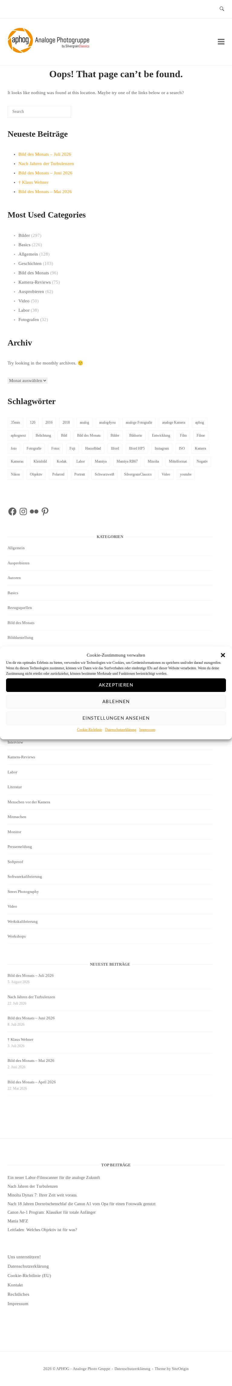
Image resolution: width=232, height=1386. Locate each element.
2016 (49, 422)
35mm (15, 422)
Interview (15, 742)
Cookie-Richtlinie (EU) (29, 1275)
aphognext (18, 435)
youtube (186, 474)
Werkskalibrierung (23, 921)
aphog (199, 422)
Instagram (162, 448)
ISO (182, 448)
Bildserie (135, 435)
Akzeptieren (116, 685)
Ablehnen (116, 701)
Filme (201, 435)
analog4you (107, 422)
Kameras (17, 461)
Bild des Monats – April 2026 (32, 1082)
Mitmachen (17, 816)
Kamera (200, 448)
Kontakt (15, 1284)
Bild (64, 435)
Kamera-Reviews (34, 282)
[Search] (57, 113)
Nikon (15, 474)
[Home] (50, 51)
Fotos (55, 448)
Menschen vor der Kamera (29, 802)
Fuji (72, 448)
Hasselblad (93, 448)
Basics (24, 244)
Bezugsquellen (20, 607)
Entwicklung (161, 435)
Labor (24, 310)
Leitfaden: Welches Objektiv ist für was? (42, 1230)
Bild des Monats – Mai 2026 (45, 191)
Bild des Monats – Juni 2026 (45, 172)
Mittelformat (178, 461)
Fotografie (34, 448)
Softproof (15, 861)
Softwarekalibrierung (25, 876)
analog (84, 422)
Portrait (79, 474)
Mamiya (101, 461)
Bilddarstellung (20, 637)
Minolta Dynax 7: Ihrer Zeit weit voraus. (43, 1195)
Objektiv (36, 474)
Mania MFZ (18, 1221)
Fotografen (28, 319)
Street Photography (23, 891)
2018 (66, 422)
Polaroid (58, 474)
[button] (223, 655)
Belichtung (43, 435)
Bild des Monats (33, 272)
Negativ (202, 461)
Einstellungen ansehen (116, 718)
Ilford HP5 (137, 448)
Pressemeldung (20, 846)
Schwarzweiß (104, 474)
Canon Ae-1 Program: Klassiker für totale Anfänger (52, 1212)
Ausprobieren (31, 291)
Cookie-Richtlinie (89, 730)
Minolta (153, 461)
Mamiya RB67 (127, 461)
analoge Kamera (173, 422)
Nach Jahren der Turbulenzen (46, 163)
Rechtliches (18, 1294)
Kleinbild (40, 461)
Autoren (14, 577)
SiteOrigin (180, 1368)
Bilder (24, 235)
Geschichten (30, 263)
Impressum (147, 730)
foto (14, 448)
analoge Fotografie (139, 422)
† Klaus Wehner (33, 182)
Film (183, 435)
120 (32, 422)
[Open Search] (221, 9)
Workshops (17, 936)
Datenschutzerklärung (120, 730)
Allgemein (28, 254)
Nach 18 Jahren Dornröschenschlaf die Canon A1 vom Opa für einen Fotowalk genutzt (82, 1204)
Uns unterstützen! (24, 1256)
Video (24, 300)
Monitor (14, 832)
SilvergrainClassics (138, 474)
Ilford (115, 448)
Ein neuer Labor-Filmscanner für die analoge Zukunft (54, 1177)
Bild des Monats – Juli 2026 (44, 154)
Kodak (61, 461)
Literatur (15, 787)
